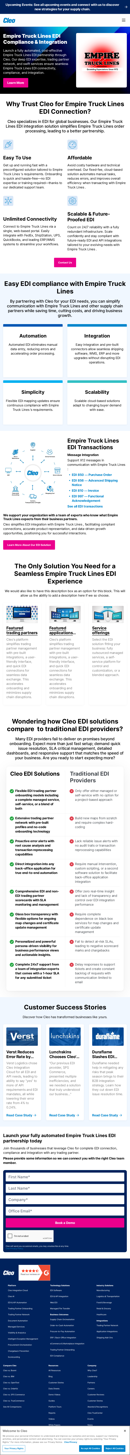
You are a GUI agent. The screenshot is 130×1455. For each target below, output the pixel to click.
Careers (91, 1388)
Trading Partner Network (19, 1314)
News (90, 1425)
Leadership (92, 1376)
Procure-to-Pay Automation (62, 1331)
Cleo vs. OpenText (11, 1382)
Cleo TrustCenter (95, 1413)
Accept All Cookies (90, 1448)
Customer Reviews (96, 1394)
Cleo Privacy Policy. (15, 1248)
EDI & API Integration (59, 1296)
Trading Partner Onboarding (20, 1308)
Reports (52, 1413)
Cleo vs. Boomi (9, 1370)
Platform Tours (55, 1407)
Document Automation (18, 1320)
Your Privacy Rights (13, 1448)
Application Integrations (107, 1331)
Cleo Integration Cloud (18, 1290)
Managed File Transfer (60, 1308)
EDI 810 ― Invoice (85, 490)
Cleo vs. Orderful (10, 1388)
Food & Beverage (104, 1302)
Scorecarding (14, 1357)
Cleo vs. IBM (8, 1376)
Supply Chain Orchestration (62, 1319)
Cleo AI (11, 1296)
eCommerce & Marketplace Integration (67, 1343)
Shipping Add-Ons (105, 1337)
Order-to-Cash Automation (62, 1325)
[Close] (124, 1430)
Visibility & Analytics (17, 1332)
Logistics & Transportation (108, 1296)
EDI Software (56, 1290)
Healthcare (101, 1314)
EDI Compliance (57, 1356)
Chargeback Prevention (18, 1351)
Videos (52, 1419)
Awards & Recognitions (98, 1407)
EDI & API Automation (17, 1302)
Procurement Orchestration (20, 1345)
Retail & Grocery (104, 1308)
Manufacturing (103, 1290)
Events (91, 1419)
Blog (50, 1376)
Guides (52, 1401)
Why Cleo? (92, 1370)
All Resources (55, 1370)
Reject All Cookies (115, 1448)
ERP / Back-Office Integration (63, 1337)
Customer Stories (56, 1382)
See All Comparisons (12, 1407)
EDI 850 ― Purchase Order (92, 475)
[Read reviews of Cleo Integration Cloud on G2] (34, 1273)
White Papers (54, 1425)
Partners (91, 1382)
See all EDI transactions (85, 506)
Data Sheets (54, 1388)
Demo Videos (54, 1394)
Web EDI (53, 1302)
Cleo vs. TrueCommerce (13, 1401)
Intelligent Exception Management (23, 1339)
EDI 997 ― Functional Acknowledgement (88, 498)
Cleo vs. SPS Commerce (14, 1394)
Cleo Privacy (70, 1442)
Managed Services (16, 1326)
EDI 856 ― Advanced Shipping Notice (95, 483)
